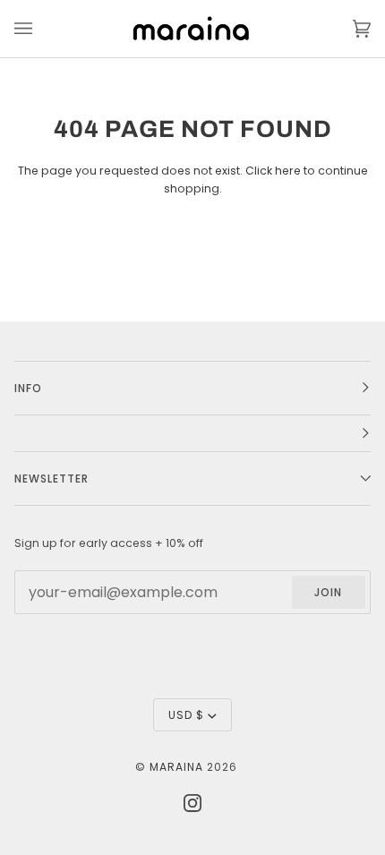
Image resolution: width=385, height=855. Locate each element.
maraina (176, 766)
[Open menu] (41, 28)
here (288, 170)
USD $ (186, 714)
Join (328, 592)
